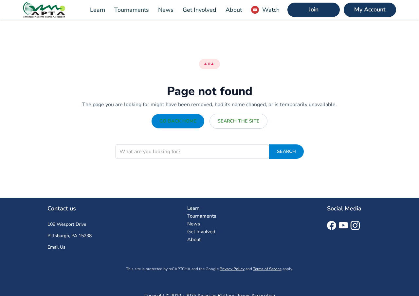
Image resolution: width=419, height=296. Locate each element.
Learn (97, 10)
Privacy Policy (232, 268)
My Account (370, 9)
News (165, 10)
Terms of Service (267, 268)
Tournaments (131, 10)
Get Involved (199, 10)
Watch (271, 10)
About (234, 10)
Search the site (238, 121)
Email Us (56, 247)
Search (286, 151)
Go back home (177, 121)
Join (314, 9)
